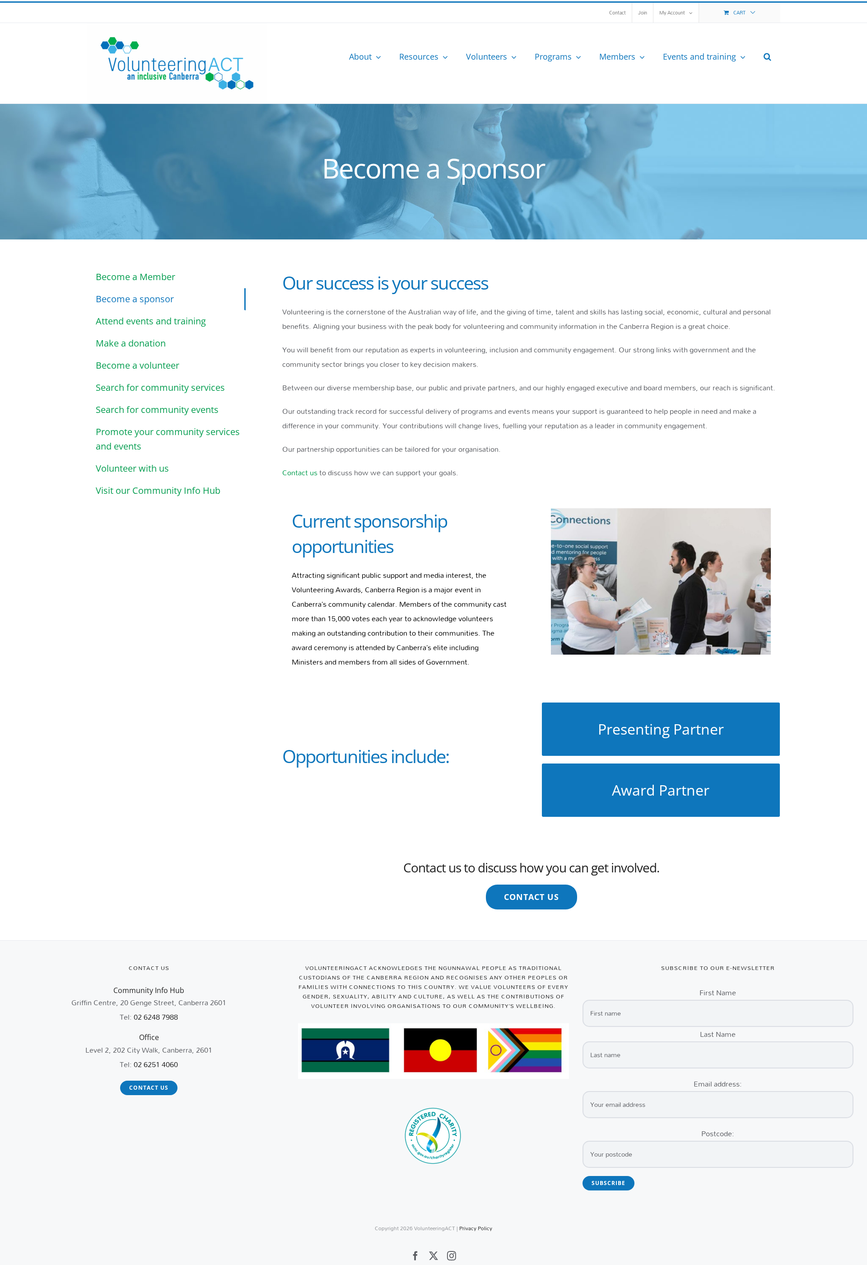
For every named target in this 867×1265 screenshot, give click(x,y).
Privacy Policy (475, 1228)
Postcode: (717, 1133)
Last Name (718, 1033)
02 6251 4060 (156, 1064)
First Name (717, 992)
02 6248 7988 (156, 1016)
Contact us (299, 472)
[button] (767, 56)
